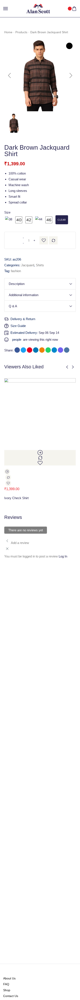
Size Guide (18, 326)
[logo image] (38, 8)
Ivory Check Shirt (16, 498)
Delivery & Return (22, 319)
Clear (62, 219)
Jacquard (27, 265)
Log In (63, 556)
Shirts (40, 265)
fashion (16, 271)
